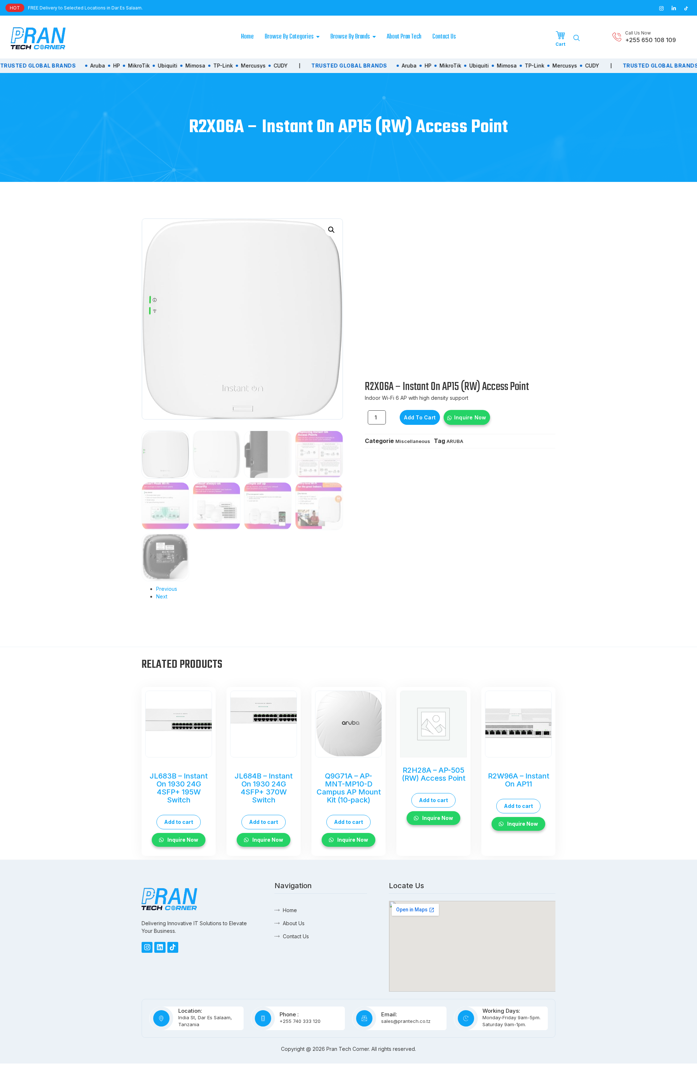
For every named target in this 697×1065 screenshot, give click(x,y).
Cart (560, 44)
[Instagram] (147, 947)
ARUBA (455, 441)
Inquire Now (470, 417)
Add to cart (420, 417)
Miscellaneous (412, 441)
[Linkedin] (159, 947)
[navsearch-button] (576, 38)
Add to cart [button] (178, 822)
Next (161, 596)
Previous (166, 589)
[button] (331, 229)
